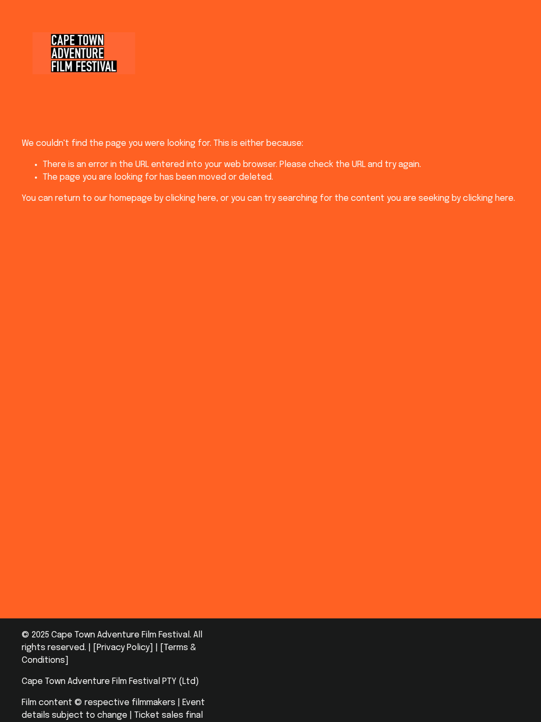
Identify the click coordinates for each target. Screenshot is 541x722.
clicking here (190, 198)
